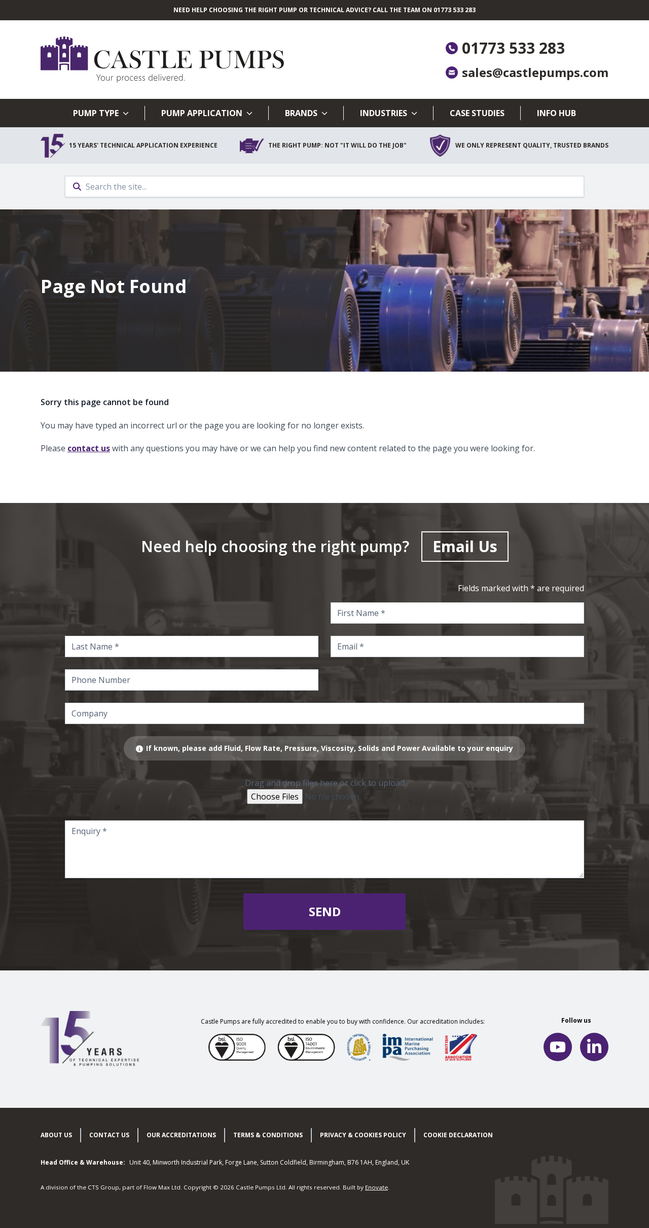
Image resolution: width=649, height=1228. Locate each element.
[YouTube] (558, 1047)
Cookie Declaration (458, 1135)
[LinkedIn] (594, 1047)
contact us (88, 448)
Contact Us (109, 1135)
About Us (56, 1135)
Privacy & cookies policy (363, 1135)
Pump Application (201, 113)
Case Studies (477, 113)
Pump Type (96, 113)
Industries (383, 113)
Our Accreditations (181, 1135)
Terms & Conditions (268, 1135)
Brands (301, 113)
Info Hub (556, 113)
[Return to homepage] (182, 60)
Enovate (376, 1187)
